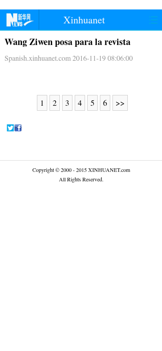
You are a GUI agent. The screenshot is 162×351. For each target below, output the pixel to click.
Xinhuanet (84, 19)
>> (120, 102)
